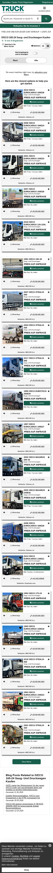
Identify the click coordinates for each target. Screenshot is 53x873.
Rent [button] (15, 60)
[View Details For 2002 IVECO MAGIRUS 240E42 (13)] (12, 499)
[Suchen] (46, 18)
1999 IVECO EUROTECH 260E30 (35, 392)
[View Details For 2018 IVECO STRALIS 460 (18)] (12, 668)
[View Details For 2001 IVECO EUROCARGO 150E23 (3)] (12, 165)
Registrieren (28, 2)
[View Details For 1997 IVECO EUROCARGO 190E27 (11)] (12, 433)
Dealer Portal (17, 2)
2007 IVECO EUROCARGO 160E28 (34, 190)
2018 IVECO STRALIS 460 (34, 660)
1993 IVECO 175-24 (33, 593)
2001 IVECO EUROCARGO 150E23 (34, 157)
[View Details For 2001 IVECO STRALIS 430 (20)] (12, 734)
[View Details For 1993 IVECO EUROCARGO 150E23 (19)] (12, 701)
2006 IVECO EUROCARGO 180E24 (34, 124)
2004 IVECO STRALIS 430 (34, 326)
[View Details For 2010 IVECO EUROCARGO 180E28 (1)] (12, 99)
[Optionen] (48, 90)
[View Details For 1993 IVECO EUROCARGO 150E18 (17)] (12, 635)
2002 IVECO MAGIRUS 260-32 (34, 458)
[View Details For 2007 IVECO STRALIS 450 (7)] (12, 301)
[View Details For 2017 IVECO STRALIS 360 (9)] (12, 367)
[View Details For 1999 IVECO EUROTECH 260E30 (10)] (12, 400)
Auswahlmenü (44, 11)
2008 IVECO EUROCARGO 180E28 (34, 524)
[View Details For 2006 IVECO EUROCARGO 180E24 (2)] (12, 132)
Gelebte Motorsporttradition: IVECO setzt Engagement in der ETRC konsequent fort (23, 797)
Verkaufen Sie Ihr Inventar (25, 26)
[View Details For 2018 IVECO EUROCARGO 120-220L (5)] (12, 231)
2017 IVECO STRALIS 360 (34, 359)
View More (26, 762)
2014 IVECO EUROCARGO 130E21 (34, 557)
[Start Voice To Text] (38, 18)
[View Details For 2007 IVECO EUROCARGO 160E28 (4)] (12, 198)
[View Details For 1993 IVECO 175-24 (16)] (12, 602)
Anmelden (6, 2)
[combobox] (26, 18)
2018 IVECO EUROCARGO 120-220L (35, 223)
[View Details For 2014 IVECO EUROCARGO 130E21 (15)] (12, 565)
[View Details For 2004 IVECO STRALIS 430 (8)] (12, 334)
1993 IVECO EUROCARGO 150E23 (34, 693)
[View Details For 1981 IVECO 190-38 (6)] (12, 268)
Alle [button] (36, 60)
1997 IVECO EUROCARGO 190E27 (34, 425)
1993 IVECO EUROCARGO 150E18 (34, 627)
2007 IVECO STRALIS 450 (34, 293)
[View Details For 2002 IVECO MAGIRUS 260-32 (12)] (12, 466)
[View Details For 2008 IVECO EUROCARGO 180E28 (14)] (12, 532)
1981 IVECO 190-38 (33, 259)
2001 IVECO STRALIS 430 (34, 726)
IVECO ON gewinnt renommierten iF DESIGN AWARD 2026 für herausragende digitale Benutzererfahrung (24, 806)
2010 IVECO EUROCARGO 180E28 (34, 91)
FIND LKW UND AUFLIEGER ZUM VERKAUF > (21, 32)
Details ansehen (38, 102)
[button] (35, 46)
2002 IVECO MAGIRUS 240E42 (34, 491)
